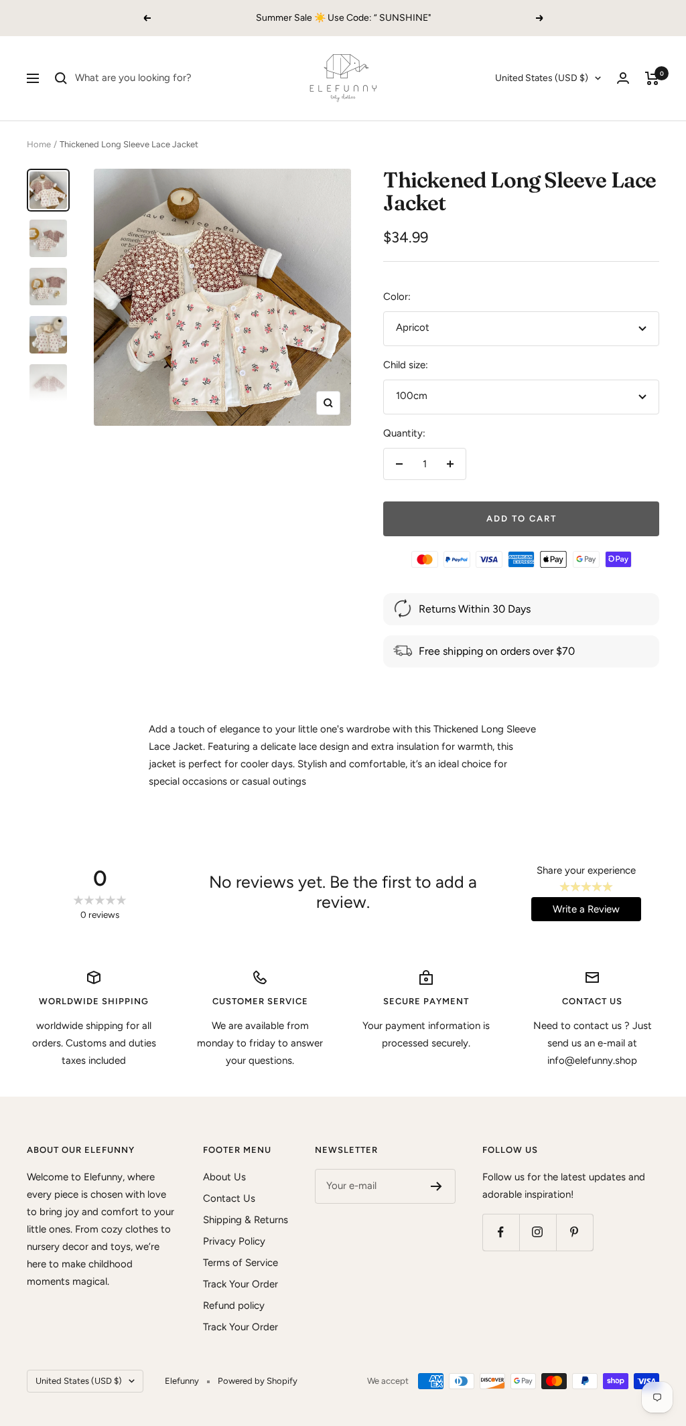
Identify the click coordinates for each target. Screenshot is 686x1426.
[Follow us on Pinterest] (574, 1232)
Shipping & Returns (245, 1220)
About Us (224, 1177)
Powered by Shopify (257, 1381)
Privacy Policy (234, 1241)
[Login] (623, 78)
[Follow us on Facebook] (500, 1232)
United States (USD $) (541, 78)
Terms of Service (240, 1263)
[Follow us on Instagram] (537, 1232)
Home (39, 144)
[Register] (436, 1186)
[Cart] (652, 78)
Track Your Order (240, 1284)
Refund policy (234, 1305)
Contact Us (229, 1198)
